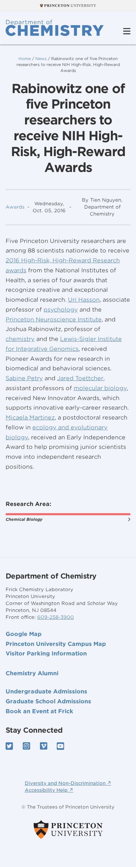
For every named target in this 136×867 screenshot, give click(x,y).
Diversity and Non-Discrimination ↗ (68, 783)
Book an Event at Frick (39, 711)
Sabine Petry (24, 378)
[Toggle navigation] (126, 31)
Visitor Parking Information (46, 653)
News (41, 58)
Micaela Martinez (30, 417)
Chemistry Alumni (32, 673)
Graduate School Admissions (48, 701)
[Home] (55, 28)
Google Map (24, 634)
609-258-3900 (55, 617)
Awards (15, 207)
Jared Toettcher (80, 378)
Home (24, 58)
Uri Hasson (84, 299)
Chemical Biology (24, 519)
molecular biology (100, 388)
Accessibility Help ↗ (49, 790)
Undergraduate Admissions (46, 691)
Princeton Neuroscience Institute (54, 319)
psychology (61, 309)
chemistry (20, 339)
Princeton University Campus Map (56, 644)
